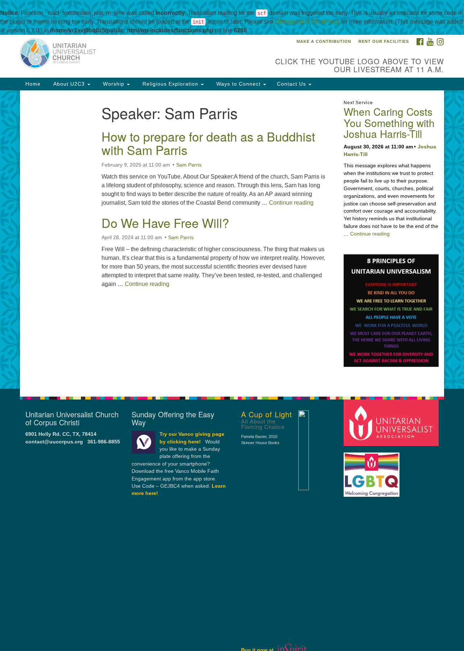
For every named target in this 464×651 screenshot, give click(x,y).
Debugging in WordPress (307, 22)
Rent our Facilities (384, 41)
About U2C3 (69, 84)
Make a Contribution (324, 41)
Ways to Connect (238, 84)
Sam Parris (189, 165)
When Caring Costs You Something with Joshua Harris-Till (389, 122)
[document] (232, 239)
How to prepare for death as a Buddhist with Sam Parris (208, 143)
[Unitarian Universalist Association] (392, 422)
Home (33, 84)
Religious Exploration (170, 84)
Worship (113, 84)
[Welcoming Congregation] (373, 471)
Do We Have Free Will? (165, 223)
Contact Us (292, 84)
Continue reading (291, 203)
